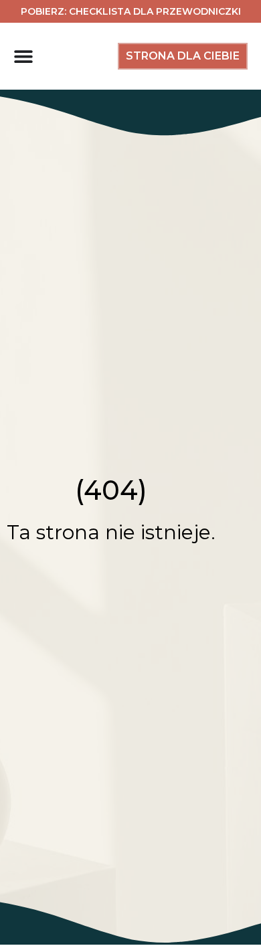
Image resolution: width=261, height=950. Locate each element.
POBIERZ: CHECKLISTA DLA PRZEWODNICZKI (131, 11)
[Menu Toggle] (23, 56)
